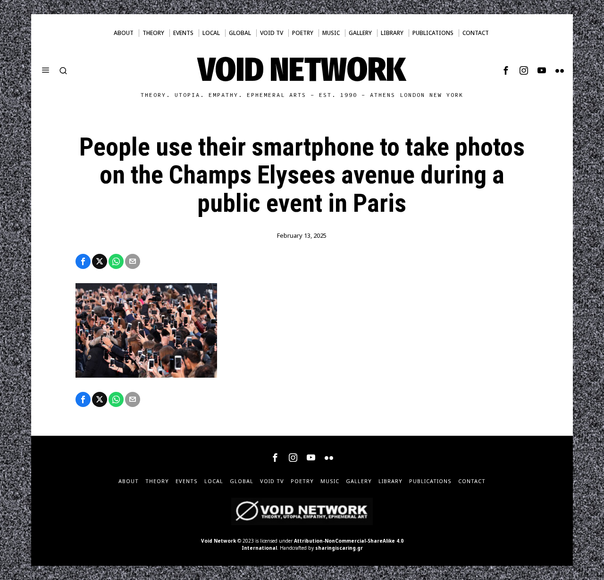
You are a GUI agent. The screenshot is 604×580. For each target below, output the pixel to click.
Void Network (218, 540)
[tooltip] (505, 70)
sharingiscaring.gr (339, 548)
